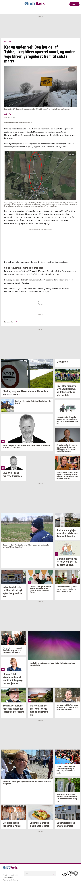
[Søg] (52, 873)
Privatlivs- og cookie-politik (10, 875)
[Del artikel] (10, 114)
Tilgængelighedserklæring (10, 880)
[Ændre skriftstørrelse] (5, 114)
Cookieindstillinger (8, 877)
